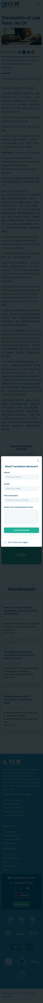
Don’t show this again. (18, 542)
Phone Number (11, 495)
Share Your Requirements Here (18, 507)
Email (7, 484)
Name (7, 472)
